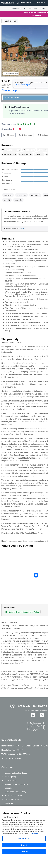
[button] (5, 50)
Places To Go (33, 8)
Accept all (24, 852)
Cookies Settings (24, 838)
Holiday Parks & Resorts (17, 8)
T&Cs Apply (36, 15)
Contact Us (41, 3)
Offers (43, 8)
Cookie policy (33, 834)
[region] (24, 831)
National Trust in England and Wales (24, 612)
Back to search (11, 21)
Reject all (24, 845)
